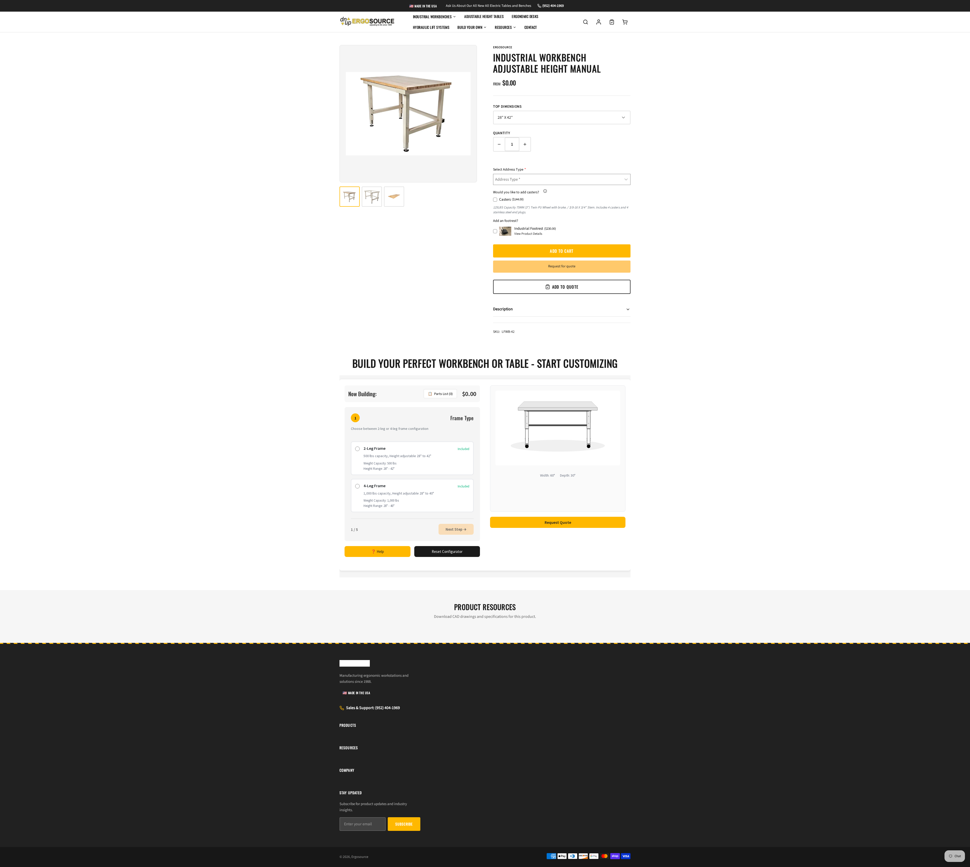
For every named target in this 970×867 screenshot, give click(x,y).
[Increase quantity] (524, 144)
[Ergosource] (367, 22)
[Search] (585, 22)
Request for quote (561, 266)
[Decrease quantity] (499, 144)
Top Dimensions (507, 106)
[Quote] (611, 22)
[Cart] (624, 22)
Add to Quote (565, 287)
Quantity (501, 133)
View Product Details (528, 233)
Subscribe (404, 824)
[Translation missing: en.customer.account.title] (598, 22)
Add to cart (561, 251)
